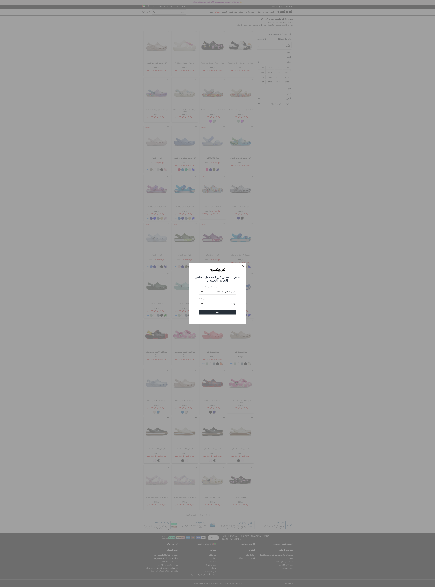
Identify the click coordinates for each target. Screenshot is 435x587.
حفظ (217, 312)
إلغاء (217, 318)
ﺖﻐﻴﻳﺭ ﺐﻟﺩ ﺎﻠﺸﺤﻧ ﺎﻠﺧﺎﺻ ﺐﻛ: (208, 287)
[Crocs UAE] (217, 270)
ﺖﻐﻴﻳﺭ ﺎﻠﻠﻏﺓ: (203, 299)
